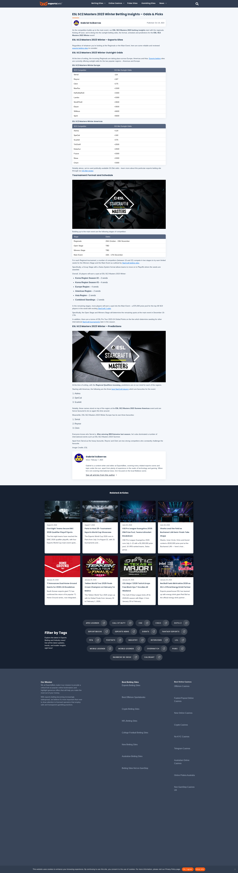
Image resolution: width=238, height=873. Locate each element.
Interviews (156, 640)
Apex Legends (92, 623)
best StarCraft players (120, 389)
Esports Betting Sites (131, 685)
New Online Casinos (183, 713)
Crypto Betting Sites (130, 709)
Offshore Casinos (181, 686)
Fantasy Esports (170, 631)
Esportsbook (95, 631)
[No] (235, 869)
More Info (200, 869)
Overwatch (153, 648)
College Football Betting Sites (135, 733)
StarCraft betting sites (130, 263)
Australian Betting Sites (132, 756)
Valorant (149, 657)
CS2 (140, 623)
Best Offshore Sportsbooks (133, 697)
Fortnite (110, 640)
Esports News (122, 631)
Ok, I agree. (187, 869)
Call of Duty (118, 623)
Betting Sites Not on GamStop (135, 768)
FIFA (91, 640)
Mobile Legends (97, 648)
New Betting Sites (130, 744)
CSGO (158, 623)
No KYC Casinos (181, 737)
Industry (133, 640)
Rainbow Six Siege (122, 657)
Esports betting (155, 58)
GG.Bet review (87, 171)
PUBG (175, 648)
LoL (176, 640)
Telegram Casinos (182, 748)
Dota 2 (178, 623)
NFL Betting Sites (129, 721)
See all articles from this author (100, 475)
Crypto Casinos (181, 725)
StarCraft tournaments (91, 322)
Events (145, 631)
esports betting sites (80, 48)
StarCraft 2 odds (104, 308)
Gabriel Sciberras (90, 22)
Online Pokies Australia (184, 775)
